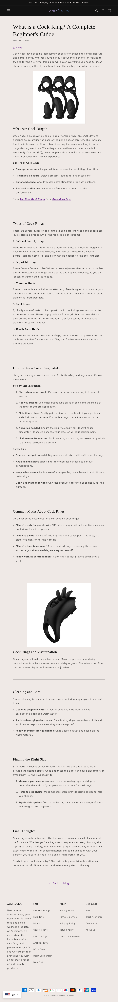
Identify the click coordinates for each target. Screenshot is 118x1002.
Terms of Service (68, 917)
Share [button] (19, 47)
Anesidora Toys (61, 199)
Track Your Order (94, 917)
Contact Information (70, 936)
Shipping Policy (67, 923)
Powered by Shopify (66, 995)
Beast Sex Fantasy (42, 956)
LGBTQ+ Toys (40, 936)
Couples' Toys (40, 930)
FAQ (88, 910)
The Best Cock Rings (32, 199)
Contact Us (91, 923)
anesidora (54, 995)
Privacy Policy (67, 910)
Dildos (36, 923)
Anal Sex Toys (40, 943)
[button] (8, 10)
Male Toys (38, 917)
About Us (90, 930)
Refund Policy (67, 930)
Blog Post (38, 962)
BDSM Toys (39, 949)
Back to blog (61, 883)
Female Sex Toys (42, 910)
